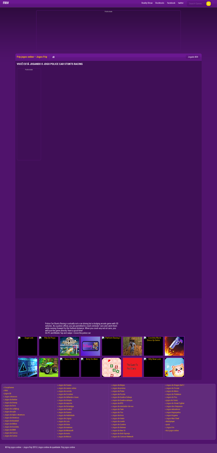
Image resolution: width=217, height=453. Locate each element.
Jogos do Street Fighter (175, 403)
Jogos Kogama (172, 415)
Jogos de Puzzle (118, 394)
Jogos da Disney (10, 403)
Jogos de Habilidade (66, 415)
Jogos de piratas (118, 388)
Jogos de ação (10, 412)
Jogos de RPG (117, 403)
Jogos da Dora (10, 405)
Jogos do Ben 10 (118, 430)
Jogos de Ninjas (118, 385)
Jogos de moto (64, 433)
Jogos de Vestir (118, 418)
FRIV (6, 390)
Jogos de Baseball (11, 421)
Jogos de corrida (65, 391)
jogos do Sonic (172, 400)
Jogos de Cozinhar (65, 394)
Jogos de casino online (67, 388)
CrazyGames (9, 387)
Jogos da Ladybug (11, 409)
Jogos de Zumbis (119, 424)
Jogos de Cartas (10, 436)
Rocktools (159, 3)
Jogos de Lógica (64, 418)
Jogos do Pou (171, 397)
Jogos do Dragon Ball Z (175, 385)
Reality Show (147, 3)
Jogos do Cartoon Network (122, 436)
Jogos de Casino (64, 385)
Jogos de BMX (10, 430)
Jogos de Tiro (117, 412)
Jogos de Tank (118, 409)
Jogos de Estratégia (66, 406)
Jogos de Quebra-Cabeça (122, 397)
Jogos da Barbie (10, 399)
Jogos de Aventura (11, 418)
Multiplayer (170, 421)
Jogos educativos (173, 409)
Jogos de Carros (10, 433)
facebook (171, 3)
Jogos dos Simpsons (174, 406)
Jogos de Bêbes (10, 424)
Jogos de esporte (65, 403)
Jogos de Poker (118, 391)
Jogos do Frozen (172, 388)
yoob (168, 424)
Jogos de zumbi (118, 421)
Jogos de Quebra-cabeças (122, 400)
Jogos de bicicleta (11, 427)
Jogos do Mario (172, 391)
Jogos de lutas (64, 424)
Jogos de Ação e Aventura (14, 415)
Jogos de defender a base (68, 397)
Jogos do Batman (119, 427)
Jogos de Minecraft (65, 430)
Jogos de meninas (65, 427)
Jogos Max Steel (172, 418)
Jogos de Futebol (65, 409)
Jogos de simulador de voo (122, 406)
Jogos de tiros (118, 415)
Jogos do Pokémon (173, 394)
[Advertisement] (108, 31)
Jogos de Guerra (64, 412)
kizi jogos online (172, 430)
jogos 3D (7, 393)
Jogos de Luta (64, 421)
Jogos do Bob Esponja (121, 433)
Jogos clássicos (10, 396)
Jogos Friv (170, 427)
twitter (180, 3)
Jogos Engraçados (173, 412)
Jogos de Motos (64, 436)
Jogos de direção (65, 400)
